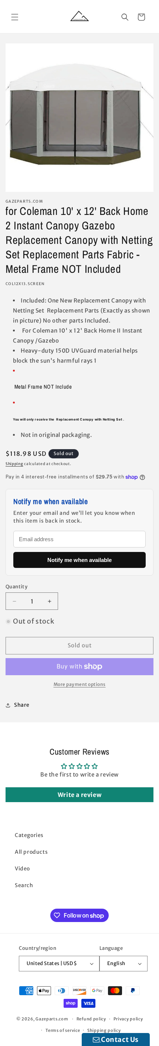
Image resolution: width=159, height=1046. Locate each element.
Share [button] (22, 705)
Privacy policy (128, 1019)
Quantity (16, 587)
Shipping (14, 463)
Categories (29, 835)
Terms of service (62, 1030)
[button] (15, 17)
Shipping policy (104, 1030)
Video (22, 868)
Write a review (79, 794)
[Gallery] (79, 117)
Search (24, 885)
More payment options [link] (80, 684)
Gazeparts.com (51, 1019)
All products (31, 852)
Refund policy (91, 1019)
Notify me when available (79, 560)
